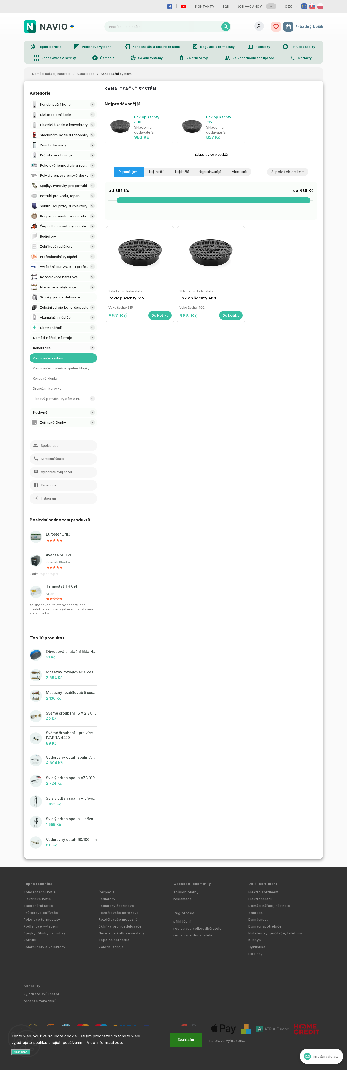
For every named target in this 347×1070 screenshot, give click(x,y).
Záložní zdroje (194, 58)
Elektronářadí (260, 899)
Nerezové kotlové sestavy (122, 933)
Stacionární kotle (38, 906)
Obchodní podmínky (192, 884)
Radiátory (258, 47)
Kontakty (204, 6)
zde (118, 1042)
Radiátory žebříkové (116, 906)
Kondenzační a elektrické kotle (152, 47)
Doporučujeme (128, 172)
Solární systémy (146, 58)
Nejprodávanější (210, 172)
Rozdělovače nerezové (119, 913)
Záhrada (255, 913)
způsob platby (186, 892)
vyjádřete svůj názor (42, 994)
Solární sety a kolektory (44, 947)
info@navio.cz (321, 1056)
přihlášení (182, 921)
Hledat (225, 26)
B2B (226, 6)
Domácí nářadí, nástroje (269, 906)
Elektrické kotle (37, 899)
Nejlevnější (157, 172)
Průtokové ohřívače (41, 913)
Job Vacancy (249, 6)
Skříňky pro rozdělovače (120, 926)
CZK (288, 6)
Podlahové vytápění (93, 47)
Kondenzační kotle (40, 892)
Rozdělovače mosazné (118, 919)
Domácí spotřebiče (265, 926)
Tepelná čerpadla (114, 940)
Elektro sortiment (263, 892)
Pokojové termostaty (42, 919)
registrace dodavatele (193, 935)
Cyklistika (256, 947)
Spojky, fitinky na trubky (45, 933)
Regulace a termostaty (213, 47)
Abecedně (239, 172)
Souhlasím (186, 1039)
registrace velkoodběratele (198, 928)
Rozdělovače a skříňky (54, 58)
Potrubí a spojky (298, 47)
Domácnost (258, 919)
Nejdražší (182, 172)
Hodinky (255, 954)
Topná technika (45, 47)
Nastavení (20, 1052)
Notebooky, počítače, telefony (275, 933)
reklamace (183, 899)
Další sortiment (262, 884)
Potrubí (30, 940)
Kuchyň (254, 940)
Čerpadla (103, 58)
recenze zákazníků (40, 1001)
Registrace (184, 913)
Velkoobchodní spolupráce (249, 58)
